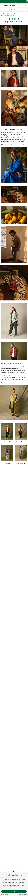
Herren (8, 13)
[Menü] (2, 5)
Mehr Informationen (23, 894)
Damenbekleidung (20, 463)
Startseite (3, 13)
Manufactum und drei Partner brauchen (10, 877)
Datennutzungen (20, 879)
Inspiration (14, 13)
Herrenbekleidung (20, 442)
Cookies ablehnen (4, 894)
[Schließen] (27, 1)
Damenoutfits (7, 463)
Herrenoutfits (7, 442)
